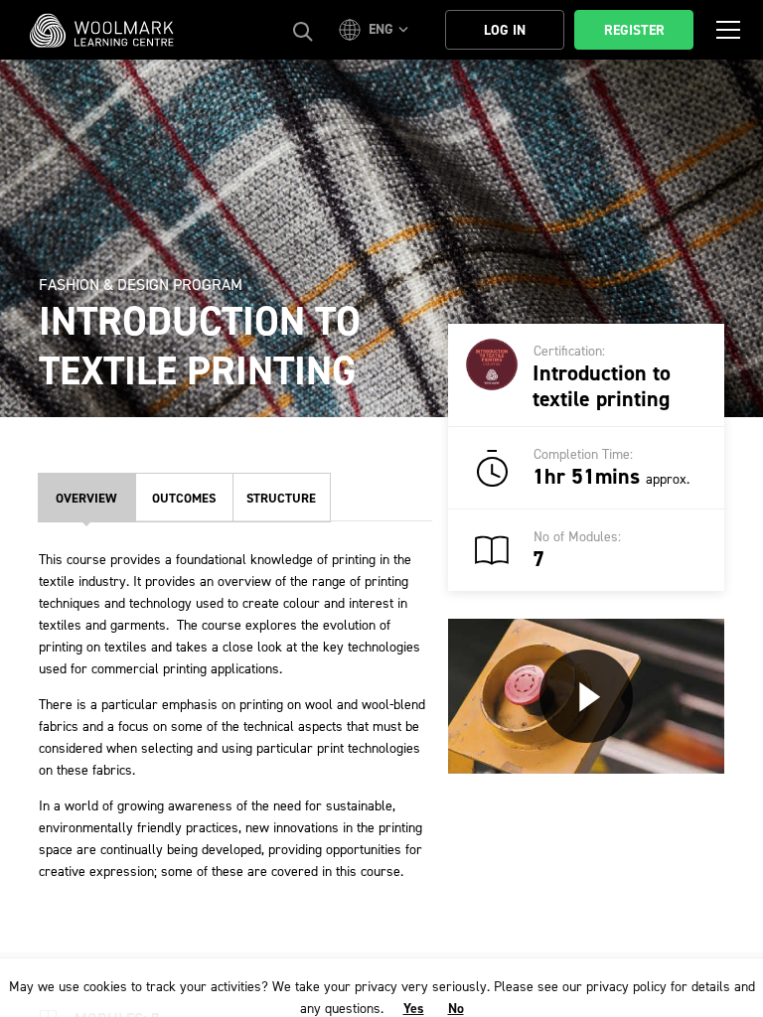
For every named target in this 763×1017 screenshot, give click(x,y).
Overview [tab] (86, 498)
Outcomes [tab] (184, 498)
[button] (376, 30)
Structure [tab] (281, 498)
